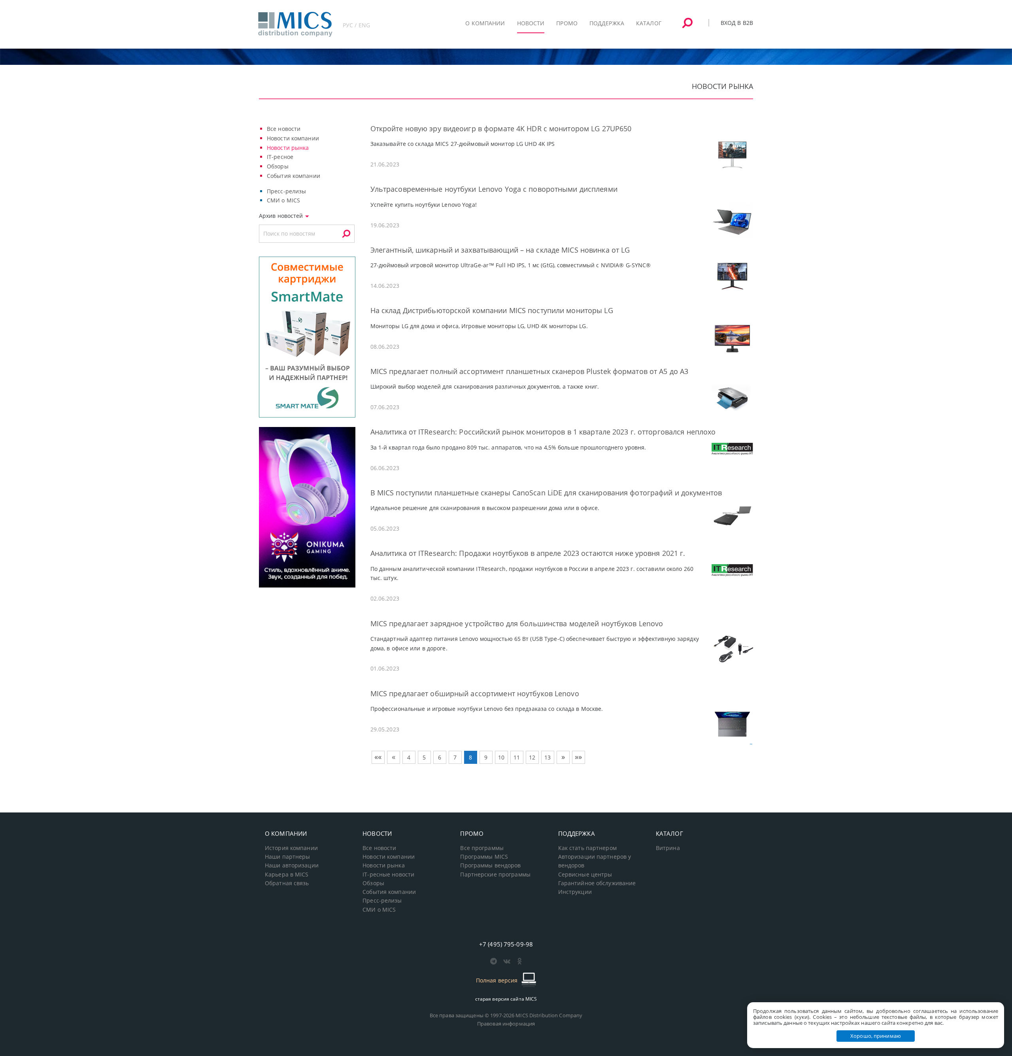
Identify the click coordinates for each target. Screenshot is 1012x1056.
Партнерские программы (495, 874)
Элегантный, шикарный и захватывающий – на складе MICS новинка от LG (500, 250)
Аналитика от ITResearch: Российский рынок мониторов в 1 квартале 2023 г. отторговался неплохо (543, 431)
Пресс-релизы (286, 191)
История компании (291, 848)
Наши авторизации (292, 865)
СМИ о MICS (283, 200)
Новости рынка (288, 147)
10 (501, 757)
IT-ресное (280, 157)
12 (532, 757)
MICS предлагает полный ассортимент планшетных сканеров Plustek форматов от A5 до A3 (529, 371)
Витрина (668, 848)
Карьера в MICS (287, 874)
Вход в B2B (737, 22)
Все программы (482, 848)
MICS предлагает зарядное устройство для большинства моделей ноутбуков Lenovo (516, 623)
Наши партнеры (287, 856)
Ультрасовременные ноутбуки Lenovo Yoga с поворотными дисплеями (493, 189)
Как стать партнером (587, 848)
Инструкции (575, 891)
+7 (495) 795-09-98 (506, 944)
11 (517, 757)
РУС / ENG (356, 25)
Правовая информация (506, 1023)
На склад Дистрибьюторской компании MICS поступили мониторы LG (491, 310)
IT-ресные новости (388, 874)
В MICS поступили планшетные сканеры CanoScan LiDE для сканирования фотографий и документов (546, 492)
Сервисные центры (585, 874)
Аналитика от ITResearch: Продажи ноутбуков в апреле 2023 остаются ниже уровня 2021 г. (527, 553)
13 (547, 757)
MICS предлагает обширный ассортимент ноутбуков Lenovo (474, 693)
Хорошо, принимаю (875, 1035)
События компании (293, 175)
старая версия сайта (506, 999)
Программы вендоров (490, 865)
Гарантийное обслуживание (597, 883)
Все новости (283, 128)
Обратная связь (287, 883)
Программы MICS (484, 856)
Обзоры (278, 166)
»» (578, 757)
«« (377, 757)
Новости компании (293, 138)
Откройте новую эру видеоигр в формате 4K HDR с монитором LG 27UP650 (501, 128)
